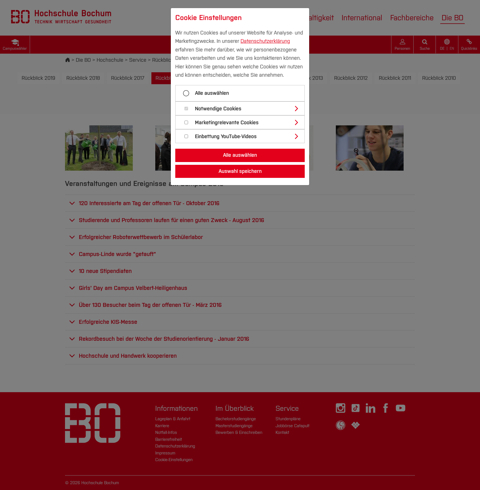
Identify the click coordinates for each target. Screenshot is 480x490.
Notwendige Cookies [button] (218, 109)
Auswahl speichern (240, 171)
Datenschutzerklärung (265, 41)
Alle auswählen (212, 93)
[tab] (242, 108)
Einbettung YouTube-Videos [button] (226, 137)
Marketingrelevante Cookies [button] (227, 123)
